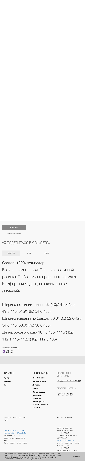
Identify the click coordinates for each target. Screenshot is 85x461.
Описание (11, 253)
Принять (76, 456)
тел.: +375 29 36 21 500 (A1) (14, 430)
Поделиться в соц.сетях (28, 243)
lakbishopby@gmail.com (65, 440)
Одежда (7, 378)
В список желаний (14, 234)
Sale (5, 385)
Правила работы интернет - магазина (40, 403)
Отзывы (47, 253)
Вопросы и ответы (39, 381)
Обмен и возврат (39, 392)
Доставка (36, 385)
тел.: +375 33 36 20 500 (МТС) (15, 433)
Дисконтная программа (37, 397)
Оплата (35, 388)
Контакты (36, 408)
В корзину (14, 228)
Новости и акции (39, 378)
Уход (29, 253)
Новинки (7, 381)
